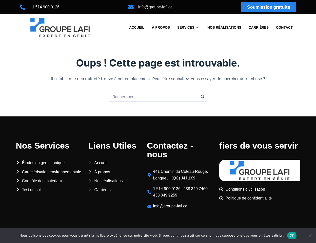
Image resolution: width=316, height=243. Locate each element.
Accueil (136, 27)
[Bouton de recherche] (202, 96)
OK (292, 235)
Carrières (259, 27)
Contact (284, 27)
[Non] (309, 235)
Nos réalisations (224, 27)
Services (185, 27)
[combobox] (153, 97)
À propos (161, 27)
